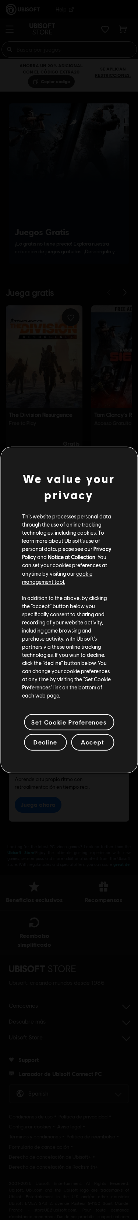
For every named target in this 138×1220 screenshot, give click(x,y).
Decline (45, 742)
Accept (93, 742)
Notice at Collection (71, 557)
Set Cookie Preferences (68, 722)
